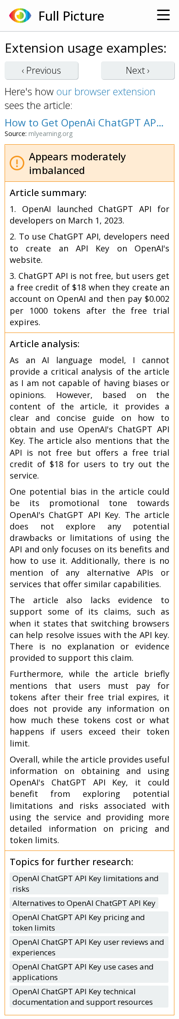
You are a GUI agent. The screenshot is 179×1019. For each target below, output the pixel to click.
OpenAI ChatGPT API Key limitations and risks (85, 883)
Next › (138, 70)
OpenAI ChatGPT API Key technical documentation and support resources (82, 996)
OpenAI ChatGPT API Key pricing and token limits (78, 922)
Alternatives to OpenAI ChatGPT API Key (84, 903)
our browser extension (106, 91)
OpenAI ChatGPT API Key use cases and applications (83, 971)
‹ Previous (41, 70)
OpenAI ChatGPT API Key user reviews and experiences (88, 947)
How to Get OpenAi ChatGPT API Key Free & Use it (85, 122)
